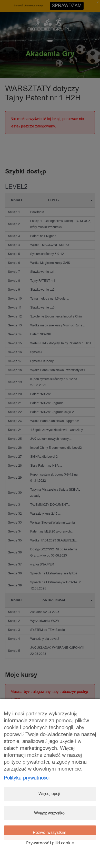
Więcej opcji (49, 794)
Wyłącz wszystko (49, 813)
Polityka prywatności (26, 777)
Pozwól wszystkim (49, 832)
